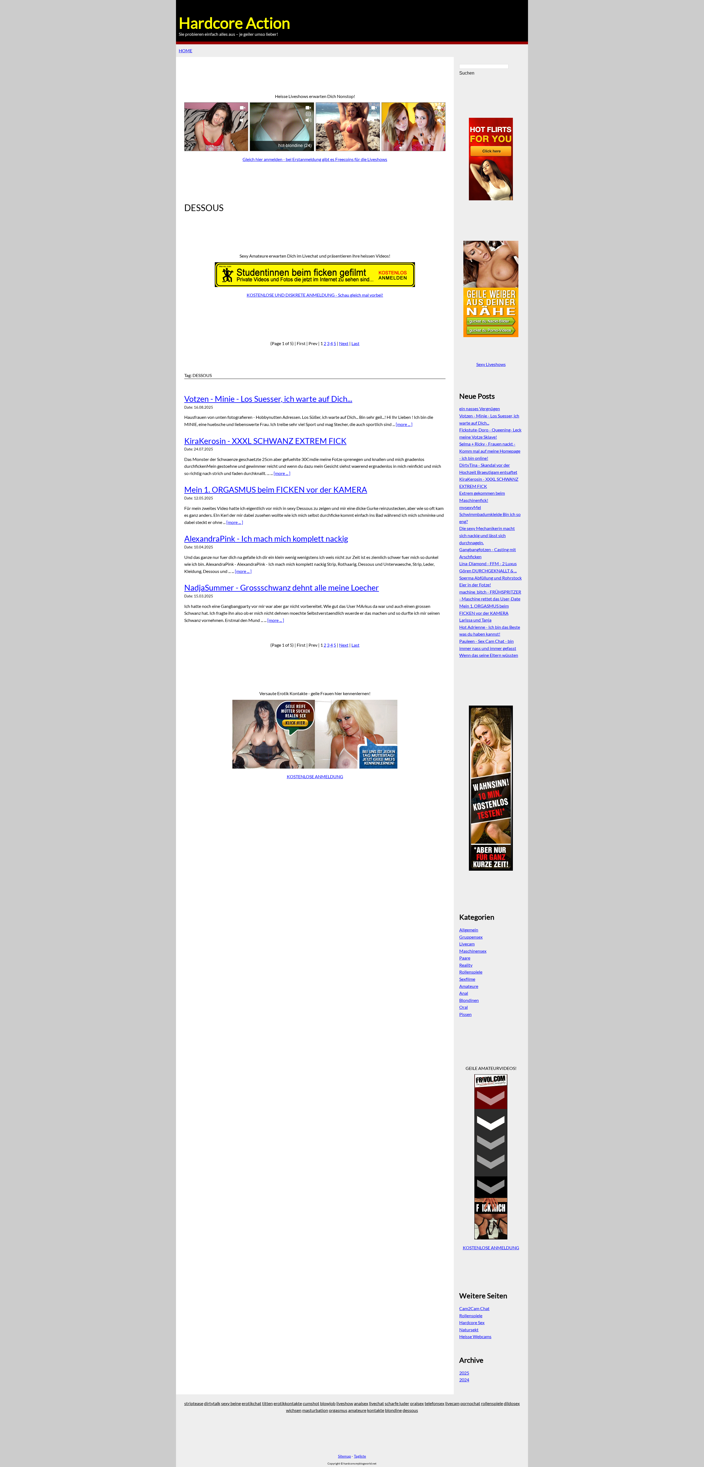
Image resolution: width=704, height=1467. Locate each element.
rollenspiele (492, 1403)
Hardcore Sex (472, 1322)
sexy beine (231, 1403)
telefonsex (434, 1403)
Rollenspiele (470, 971)
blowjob (328, 1403)
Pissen (465, 1014)
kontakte (375, 1410)
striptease (193, 1403)
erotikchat (251, 1403)
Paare (464, 957)
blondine (393, 1410)
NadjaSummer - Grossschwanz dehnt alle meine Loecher (281, 587)
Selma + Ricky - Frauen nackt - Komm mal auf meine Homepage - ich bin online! (489, 450)
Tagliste (360, 1456)
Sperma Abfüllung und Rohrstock (490, 577)
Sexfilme (467, 979)
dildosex (512, 1403)
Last (355, 343)
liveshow (344, 1403)
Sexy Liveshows (491, 364)
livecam (452, 1403)
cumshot (311, 1403)
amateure (357, 1410)
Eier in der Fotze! (475, 584)
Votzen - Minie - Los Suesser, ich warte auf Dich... (268, 398)
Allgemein (468, 929)
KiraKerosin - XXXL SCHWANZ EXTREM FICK (265, 441)
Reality (465, 965)
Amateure (468, 986)
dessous (410, 1410)
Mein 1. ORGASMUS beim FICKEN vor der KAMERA (275, 489)
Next (343, 343)
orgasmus (338, 1410)
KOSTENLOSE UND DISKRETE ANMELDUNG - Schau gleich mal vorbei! (315, 294)
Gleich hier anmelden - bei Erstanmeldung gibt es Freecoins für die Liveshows (315, 159)
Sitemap (344, 1456)
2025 (464, 1372)
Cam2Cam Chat (474, 1308)
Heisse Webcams (475, 1336)
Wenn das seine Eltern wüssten (488, 655)
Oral (463, 1007)
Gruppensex (471, 936)
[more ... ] (404, 424)
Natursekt (469, 1329)
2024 (464, 1379)
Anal (463, 993)
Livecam (467, 943)
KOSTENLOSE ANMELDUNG (315, 776)
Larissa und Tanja (475, 619)
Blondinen (469, 1000)
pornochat (470, 1403)
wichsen (293, 1410)
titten (267, 1403)
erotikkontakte (288, 1403)
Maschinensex (472, 951)
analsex (361, 1403)
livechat (376, 1403)
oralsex (417, 1403)
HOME (185, 50)
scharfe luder (397, 1403)
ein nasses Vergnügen (479, 408)
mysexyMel (470, 507)
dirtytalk (212, 1403)
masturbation (315, 1410)
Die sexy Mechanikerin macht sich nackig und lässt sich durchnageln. (487, 535)
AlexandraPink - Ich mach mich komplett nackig (266, 538)
